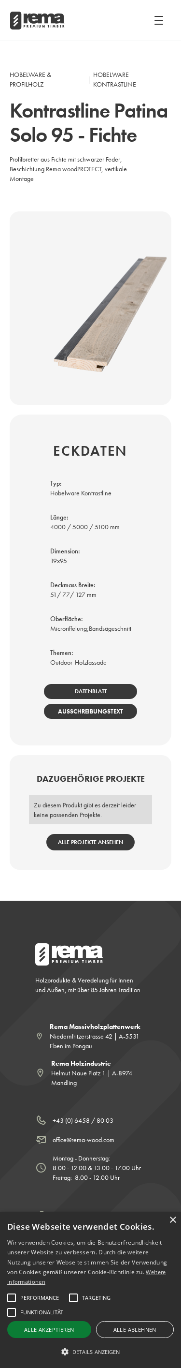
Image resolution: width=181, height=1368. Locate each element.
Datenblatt (91, 691)
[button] (157, 20)
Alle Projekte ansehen (90, 842)
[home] (36, 21)
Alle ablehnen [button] (134, 1329)
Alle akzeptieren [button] (49, 1329)
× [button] (172, 1220)
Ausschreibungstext (90, 711)
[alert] (90, 1290)
